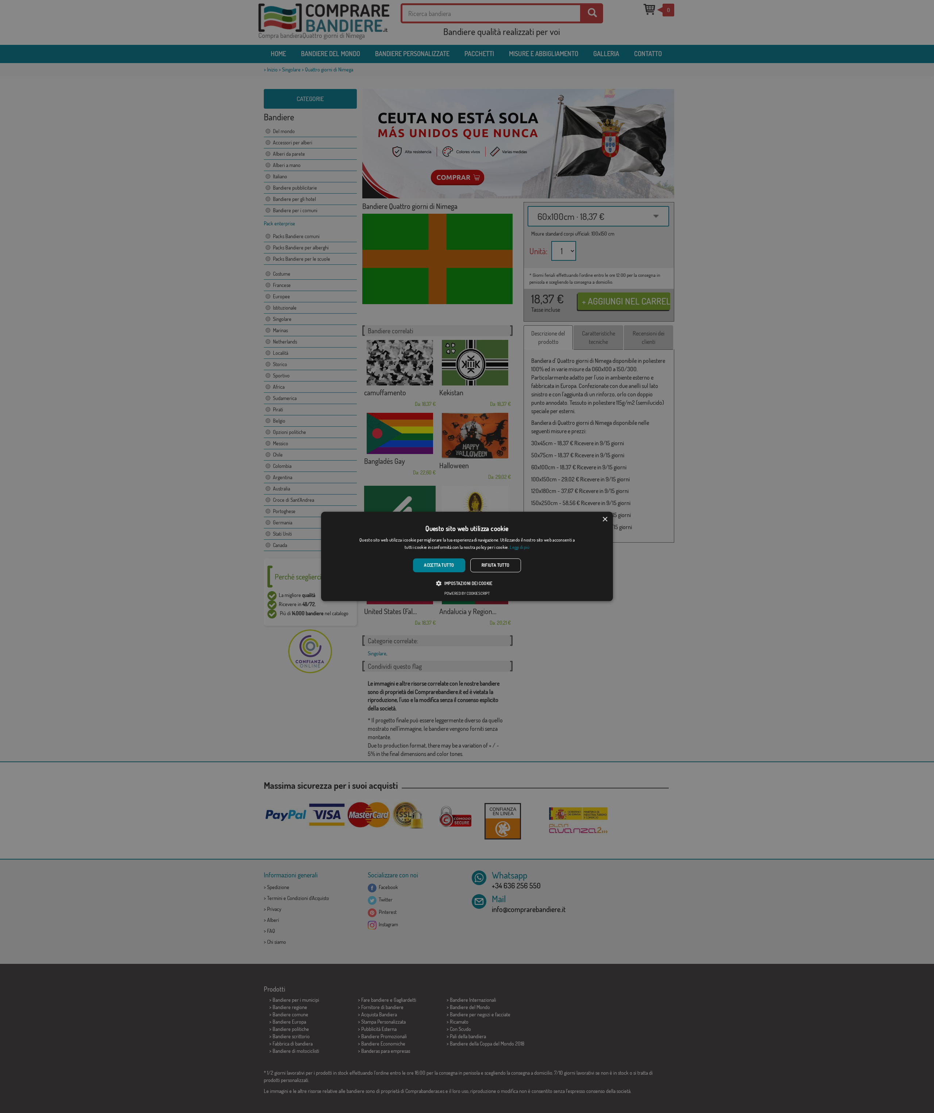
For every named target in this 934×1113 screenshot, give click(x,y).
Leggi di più (519, 547)
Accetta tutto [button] (439, 565)
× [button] (604, 519)
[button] (467, 583)
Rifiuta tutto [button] (496, 565)
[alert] (467, 556)
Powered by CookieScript (467, 593)
